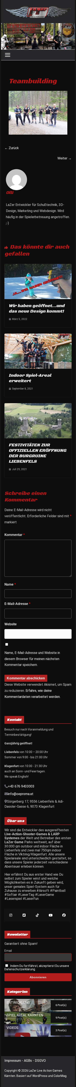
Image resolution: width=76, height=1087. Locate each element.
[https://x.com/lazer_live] (24, 915)
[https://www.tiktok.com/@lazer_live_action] (37, 915)
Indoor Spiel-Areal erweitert (30, 378)
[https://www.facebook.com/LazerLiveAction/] (64, 915)
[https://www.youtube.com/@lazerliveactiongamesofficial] (50, 915)
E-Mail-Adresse (17, 604)
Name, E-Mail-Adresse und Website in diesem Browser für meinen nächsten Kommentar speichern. (32, 659)
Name (10, 584)
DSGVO (40, 1061)
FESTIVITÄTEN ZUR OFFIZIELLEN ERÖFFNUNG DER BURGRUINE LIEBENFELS (37, 453)
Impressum (13, 1061)
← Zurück (11, 148)
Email (8, 950)
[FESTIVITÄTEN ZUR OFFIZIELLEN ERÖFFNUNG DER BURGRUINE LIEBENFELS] (37, 405)
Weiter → (64, 158)
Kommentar (14, 535)
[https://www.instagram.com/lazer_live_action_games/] (10, 915)
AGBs (28, 1061)
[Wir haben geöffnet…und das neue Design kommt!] (37, 266)
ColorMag (60, 1076)
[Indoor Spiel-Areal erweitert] (37, 336)
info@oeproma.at (20, 794)
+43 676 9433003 (21, 786)
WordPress (39, 1076)
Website (10, 624)
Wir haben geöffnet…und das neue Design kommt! (36, 308)
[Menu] (7, 55)
